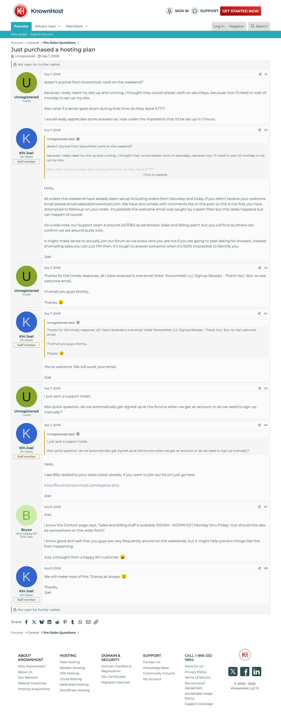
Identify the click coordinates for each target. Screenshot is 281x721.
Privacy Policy (196, 672)
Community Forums (159, 673)
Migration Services (115, 682)
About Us (25, 672)
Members (74, 26)
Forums (21, 26)
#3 (266, 267)
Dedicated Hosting (74, 684)
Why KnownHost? (32, 666)
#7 (266, 507)
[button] (59, 26)
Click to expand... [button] (156, 175)
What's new (45, 26)
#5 (266, 388)
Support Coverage (199, 704)
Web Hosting (70, 662)
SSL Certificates (113, 677)
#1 (266, 74)
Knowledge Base (156, 668)
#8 (266, 568)
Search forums (42, 34)
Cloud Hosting (71, 679)
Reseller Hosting (72, 668)
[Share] (260, 74)
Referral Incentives (32, 683)
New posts (19, 34)
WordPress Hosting (75, 690)
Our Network (28, 677)
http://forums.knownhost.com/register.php (81, 485)
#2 (266, 130)
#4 (266, 313)
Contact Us (151, 662)
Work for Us (194, 666)
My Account (152, 679)
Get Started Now (240, 11)
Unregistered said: (61, 139)
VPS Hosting (69, 673)
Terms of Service (197, 677)
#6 (266, 425)
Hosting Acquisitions (34, 689)
